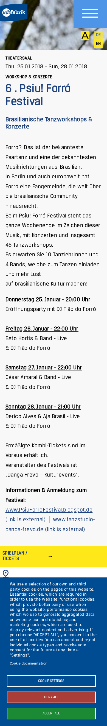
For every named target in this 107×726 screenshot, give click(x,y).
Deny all (51, 697)
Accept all (51, 713)
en (98, 44)
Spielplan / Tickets (14, 556)
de (98, 35)
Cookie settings (51, 681)
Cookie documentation (28, 663)
